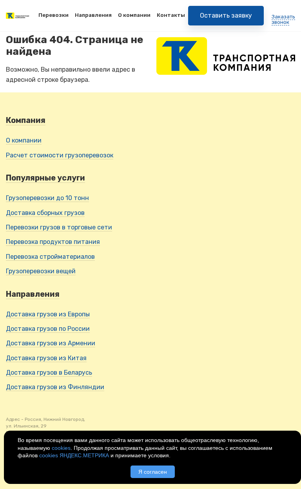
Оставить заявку (226, 15)
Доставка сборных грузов (45, 213)
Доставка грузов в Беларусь (49, 372)
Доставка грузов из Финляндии (55, 387)
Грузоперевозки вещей (41, 271)
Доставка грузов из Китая (46, 358)
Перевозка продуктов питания (53, 241)
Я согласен (152, 472)
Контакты (171, 15)
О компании (134, 15)
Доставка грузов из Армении (50, 343)
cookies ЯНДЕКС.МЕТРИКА (74, 455)
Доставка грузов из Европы (48, 314)
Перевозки (53, 15)
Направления (93, 15)
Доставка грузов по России (48, 328)
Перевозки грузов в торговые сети (59, 227)
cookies (61, 448)
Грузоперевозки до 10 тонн (47, 198)
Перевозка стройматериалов (50, 256)
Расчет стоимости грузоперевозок (59, 155)
